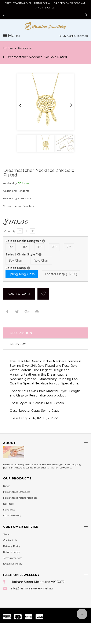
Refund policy (11, 552)
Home (8, 48)
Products (25, 48)
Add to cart (19, 293)
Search (7, 534)
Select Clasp (41, 268)
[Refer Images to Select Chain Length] (43, 241)
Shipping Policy (12, 563)
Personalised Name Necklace (20, 497)
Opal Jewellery (12, 515)
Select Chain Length (45, 241)
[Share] (7, 312)
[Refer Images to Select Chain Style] (39, 254)
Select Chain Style (45, 254)
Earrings (8, 503)
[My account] (5, 15)
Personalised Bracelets (16, 491)
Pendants (23, 190)
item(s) (75, 36)
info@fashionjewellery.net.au (32, 588)
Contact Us (10, 540)
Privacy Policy (12, 546)
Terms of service (12, 557)
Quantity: (10, 231)
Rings (6, 485)
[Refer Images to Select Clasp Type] (28, 268)
